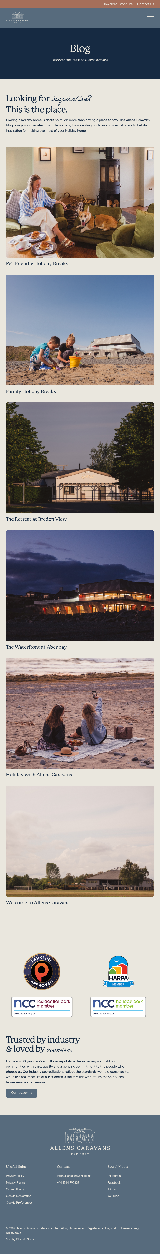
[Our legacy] (21, 1093)
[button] (150, 18)
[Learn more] (80, 208)
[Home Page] (17, 18)
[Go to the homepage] (80, 1141)
